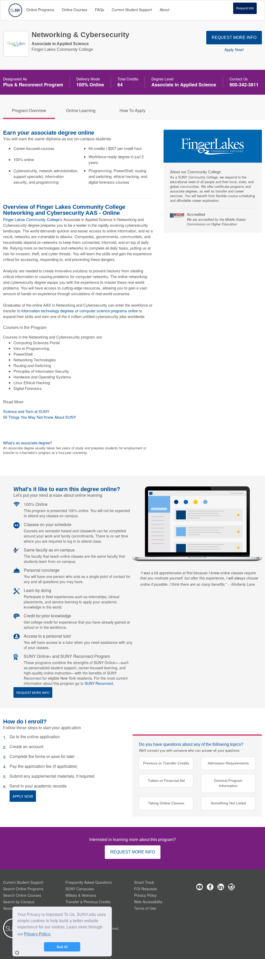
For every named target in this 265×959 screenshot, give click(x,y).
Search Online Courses (22, 895)
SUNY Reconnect (99, 683)
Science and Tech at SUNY (26, 411)
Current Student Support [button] (132, 9)
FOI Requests (145, 888)
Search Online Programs (23, 888)
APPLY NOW (22, 796)
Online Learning (80, 110)
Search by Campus (18, 901)
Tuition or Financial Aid (166, 781)
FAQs (99, 9)
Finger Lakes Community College (31, 219)
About (164, 9)
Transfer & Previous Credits (88, 901)
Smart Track (144, 882)
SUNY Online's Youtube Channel (199, 887)
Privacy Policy (145, 895)
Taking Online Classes (166, 803)
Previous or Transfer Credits (166, 763)
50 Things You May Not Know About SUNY (39, 417)
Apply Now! (234, 49)
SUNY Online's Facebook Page (210, 887)
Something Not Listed (228, 803)
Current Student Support (23, 882)
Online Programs (40, 9)
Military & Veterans (80, 895)
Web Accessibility (148, 901)
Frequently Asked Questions (88, 882)
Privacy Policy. (37, 934)
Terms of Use (145, 908)
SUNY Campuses (79, 888)
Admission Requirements (228, 763)
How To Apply (132, 110)
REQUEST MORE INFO (234, 37)
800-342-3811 (244, 84)
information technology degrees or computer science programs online (79, 310)
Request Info (245, 8)
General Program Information (228, 783)
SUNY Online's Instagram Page (231, 887)
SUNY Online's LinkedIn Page (220, 887)
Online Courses (74, 9)
